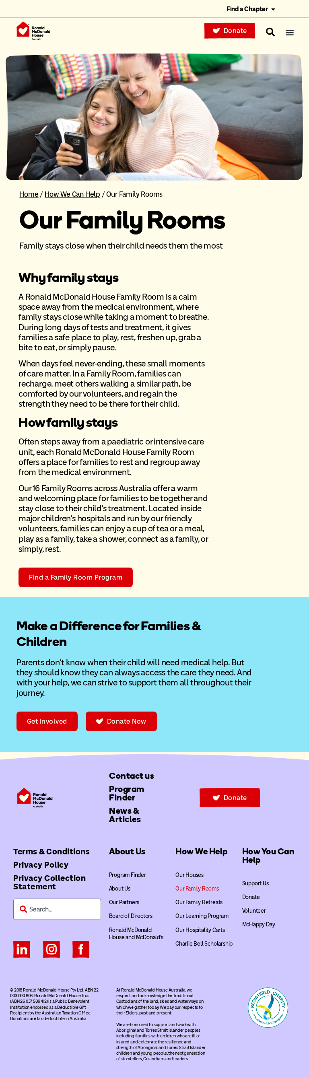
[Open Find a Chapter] (273, 9)
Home (28, 194)
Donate (251, 897)
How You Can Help (268, 855)
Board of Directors (130, 916)
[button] (289, 32)
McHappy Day (258, 924)
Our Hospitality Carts (200, 930)
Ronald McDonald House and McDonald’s (136, 934)
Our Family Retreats (198, 902)
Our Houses (189, 875)
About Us (127, 851)
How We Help (201, 851)
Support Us (255, 883)
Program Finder (127, 875)
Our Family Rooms (197, 888)
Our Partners (124, 902)
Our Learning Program (202, 916)
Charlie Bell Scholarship (204, 943)
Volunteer (254, 910)
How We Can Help (72, 194)
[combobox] (57, 909)
